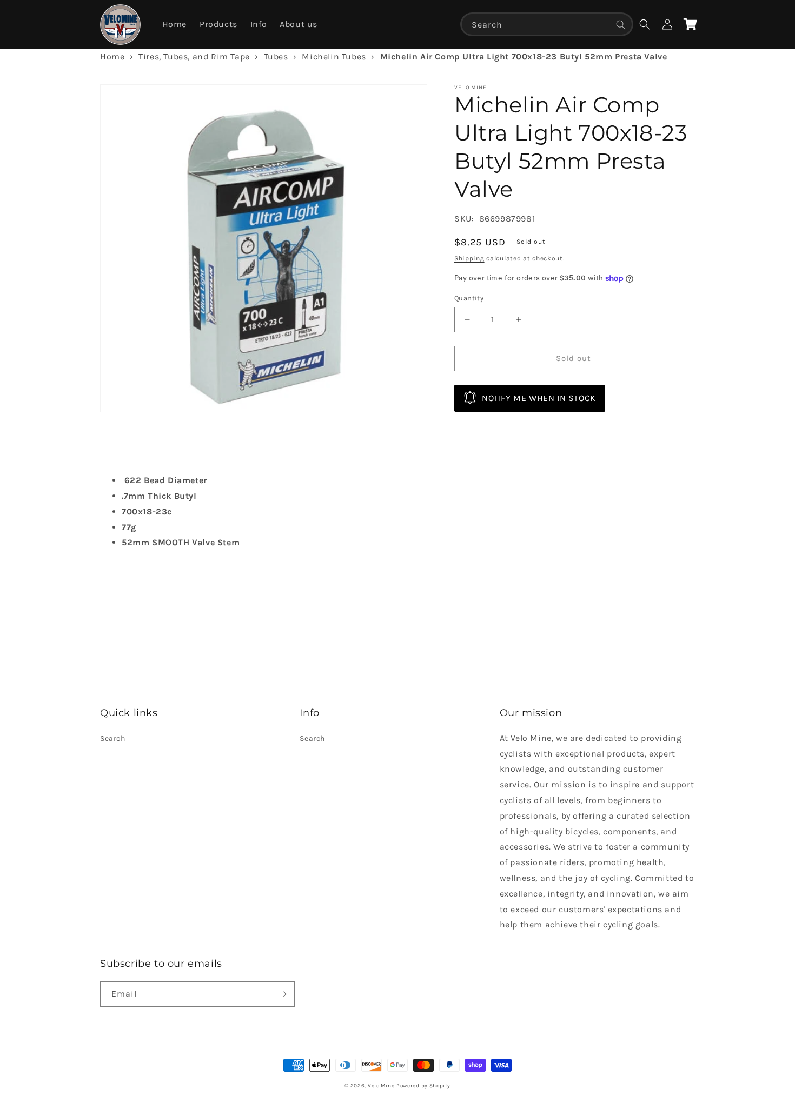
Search (112, 738)
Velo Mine (381, 1085)
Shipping (469, 258)
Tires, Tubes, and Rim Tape (194, 56)
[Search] (621, 25)
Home (112, 56)
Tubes (276, 56)
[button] (644, 24)
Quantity (468, 298)
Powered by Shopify (423, 1085)
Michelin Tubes (334, 56)
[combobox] (546, 24)
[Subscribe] (282, 994)
